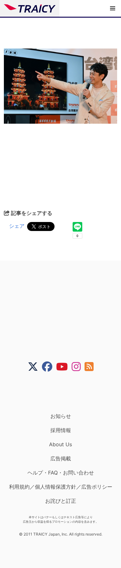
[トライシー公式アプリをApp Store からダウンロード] (64, 392)
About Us (60, 444)
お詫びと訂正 (60, 501)
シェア (17, 226)
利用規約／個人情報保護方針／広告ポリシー (60, 487)
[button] (112, 8)
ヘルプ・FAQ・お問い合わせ (60, 472)
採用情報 (60, 430)
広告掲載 (60, 458)
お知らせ (60, 416)
